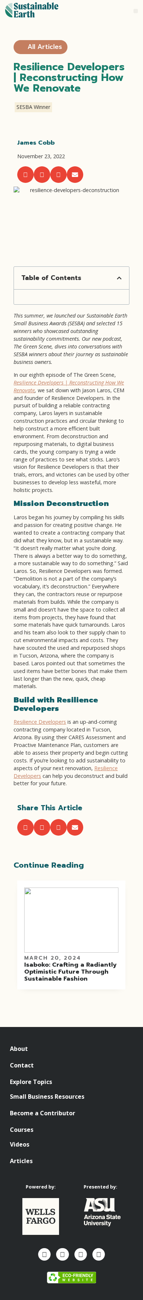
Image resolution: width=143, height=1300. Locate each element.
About (19, 1049)
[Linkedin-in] (80, 1254)
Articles (21, 1161)
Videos (19, 1144)
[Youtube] (98, 1254)
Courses (21, 1130)
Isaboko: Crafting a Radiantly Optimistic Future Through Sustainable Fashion (70, 971)
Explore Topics (31, 1082)
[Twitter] (44, 1254)
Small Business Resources (47, 1096)
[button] (135, 11)
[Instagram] (62, 1254)
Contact (22, 1065)
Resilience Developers (40, 721)
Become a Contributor (42, 1113)
